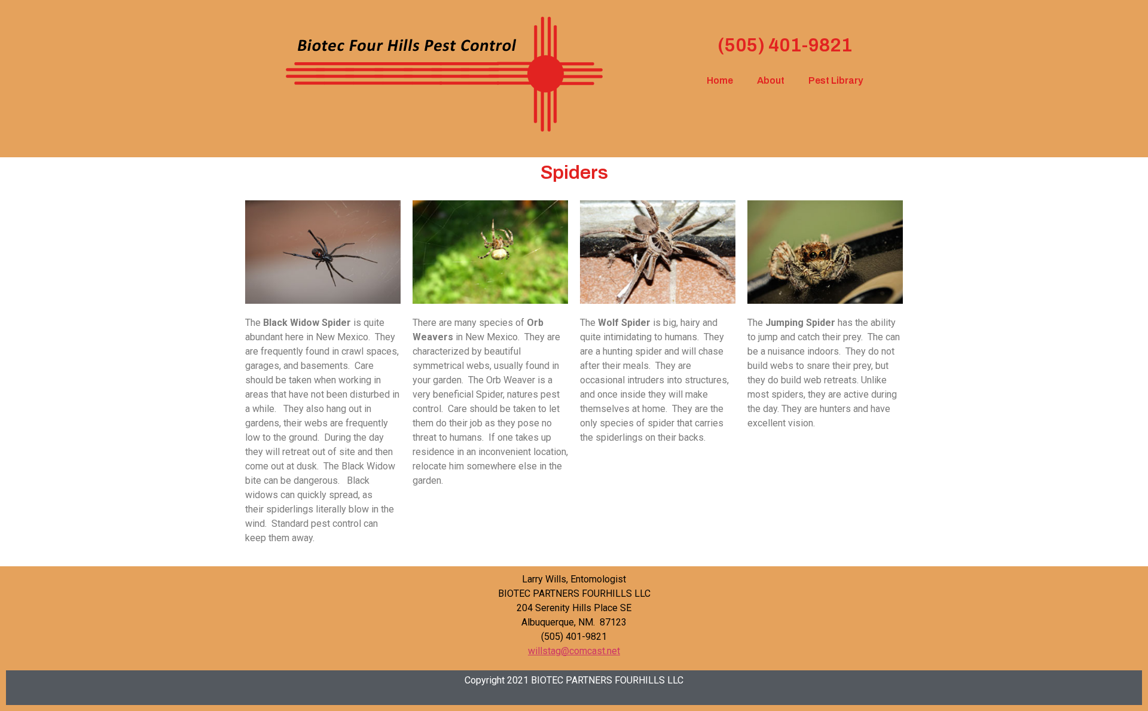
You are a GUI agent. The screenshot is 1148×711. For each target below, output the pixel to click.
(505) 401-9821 (785, 45)
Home (720, 80)
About (770, 80)
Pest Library (835, 80)
